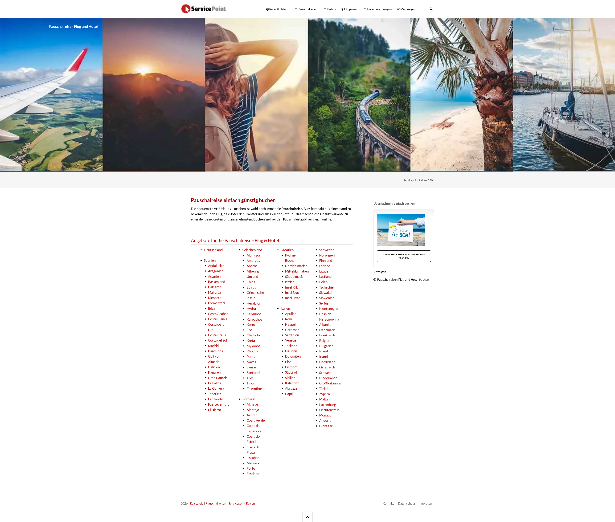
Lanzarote (215, 399)
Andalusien (216, 266)
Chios (251, 282)
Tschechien (327, 287)
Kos (249, 330)
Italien (285, 308)
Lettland (325, 276)
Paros (251, 357)
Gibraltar (325, 426)
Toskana (291, 346)
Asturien (214, 276)
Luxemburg (327, 405)
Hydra (251, 308)
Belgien (324, 340)
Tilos (250, 378)
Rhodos (252, 351)
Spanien (210, 260)
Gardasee (292, 330)
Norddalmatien (296, 266)
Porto (251, 468)
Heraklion (254, 303)
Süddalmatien (295, 276)
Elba (288, 362)
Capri (289, 394)
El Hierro (214, 410)
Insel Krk (291, 287)
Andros (252, 266)
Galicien (214, 367)
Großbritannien (330, 383)
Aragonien (215, 271)
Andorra (325, 420)
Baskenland (216, 282)
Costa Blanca (217, 319)
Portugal (248, 399)
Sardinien (292, 335)
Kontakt (388, 503)
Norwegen (327, 255)
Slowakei (325, 292)
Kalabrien (292, 383)
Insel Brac (292, 292)
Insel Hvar (292, 298)
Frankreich (327, 335)
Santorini (253, 373)
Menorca (214, 298)
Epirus (251, 287)
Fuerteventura (219, 404)
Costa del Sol (217, 340)
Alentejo (253, 410)
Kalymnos (254, 314)
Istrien (290, 282)
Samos (251, 367)
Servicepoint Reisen (415, 180)
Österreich (327, 367)
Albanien (325, 324)
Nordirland (327, 362)
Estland (324, 266)
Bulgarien (326, 346)
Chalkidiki (254, 335)
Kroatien (287, 250)
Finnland (325, 260)
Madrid (213, 346)
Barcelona (215, 351)
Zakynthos (254, 389)
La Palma (214, 383)
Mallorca (214, 292)
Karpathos (254, 319)
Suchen (431, 9)
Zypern (324, 394)
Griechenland (252, 250)
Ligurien (291, 351)
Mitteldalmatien (297, 271)
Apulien (290, 314)
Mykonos (253, 346)
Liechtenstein (329, 410)
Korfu (251, 324)
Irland (323, 357)
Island (323, 351)
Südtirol (291, 372)
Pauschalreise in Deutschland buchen (404, 256)
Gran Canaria (218, 378)
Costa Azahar (218, 314)
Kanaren (214, 372)
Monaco (325, 415)
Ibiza (211, 308)
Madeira (253, 463)
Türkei (323, 389)
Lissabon (253, 458)
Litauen (324, 271)
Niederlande (328, 378)
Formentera (217, 303)
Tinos (251, 383)
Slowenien (326, 298)
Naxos (251, 362)
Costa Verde (256, 420)
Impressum (426, 503)
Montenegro (328, 308)
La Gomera (216, 388)
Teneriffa (214, 394)
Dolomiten (293, 356)
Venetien (291, 340)
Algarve (252, 404)
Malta (323, 399)
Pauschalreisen (216, 503)
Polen (323, 282)
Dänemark (327, 330)
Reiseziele (196, 503)
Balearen (214, 287)
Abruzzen (292, 388)
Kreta (251, 340)
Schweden (326, 250)
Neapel (290, 324)
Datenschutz (406, 503)
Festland (253, 474)
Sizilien (290, 378)
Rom (288, 319)
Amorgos (253, 260)
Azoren (252, 415)
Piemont (291, 367)
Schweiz (325, 373)
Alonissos (254, 255)
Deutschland (213, 250)
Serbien (324, 303)
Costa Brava (217, 335)
